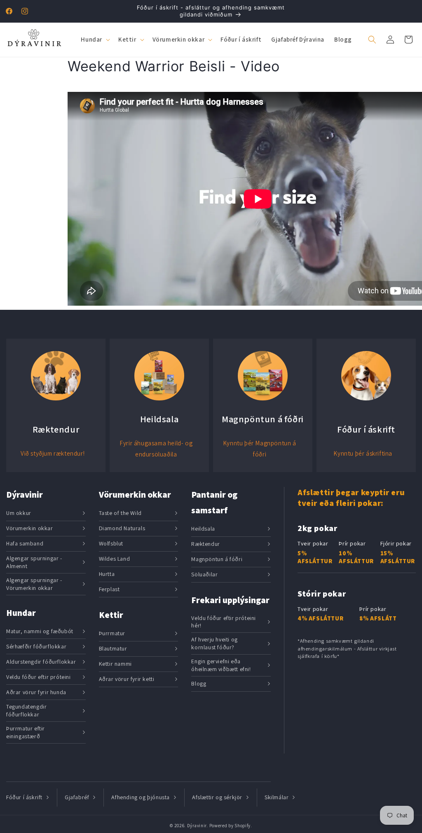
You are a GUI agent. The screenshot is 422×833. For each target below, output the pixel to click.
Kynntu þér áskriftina (362, 453)
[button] (94, 39)
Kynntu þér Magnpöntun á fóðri (259, 448)
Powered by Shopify (230, 825)
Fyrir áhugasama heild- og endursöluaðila (156, 448)
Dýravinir (196, 825)
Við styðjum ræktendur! (52, 453)
